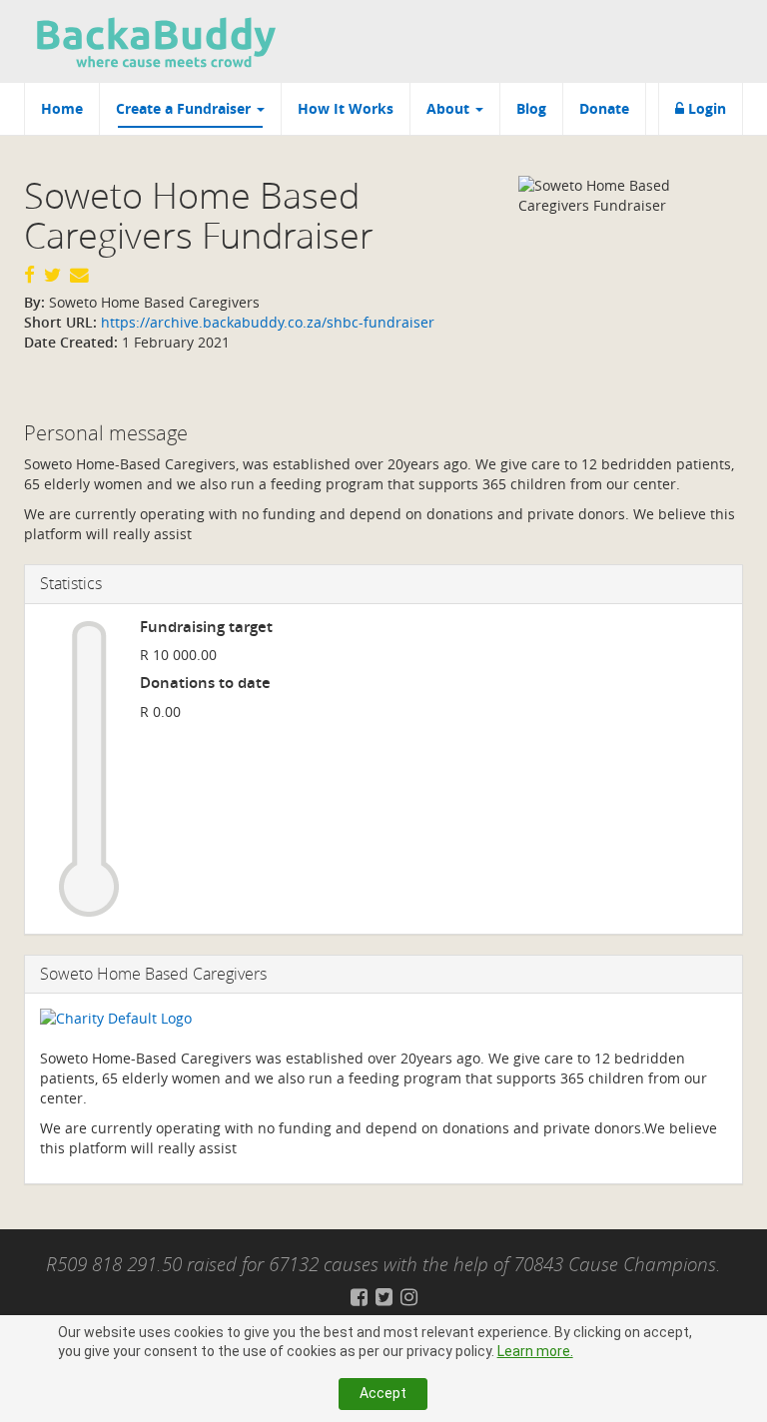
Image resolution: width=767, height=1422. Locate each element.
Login (705, 108)
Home (62, 108)
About (449, 108)
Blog (531, 108)
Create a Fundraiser (185, 108)
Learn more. (535, 1351)
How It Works (345, 108)
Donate (604, 108)
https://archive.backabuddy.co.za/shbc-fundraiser (265, 322)
